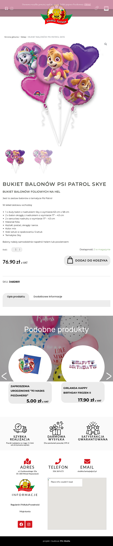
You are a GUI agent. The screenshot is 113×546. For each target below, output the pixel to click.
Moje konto (25, 511)
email (87, 467)
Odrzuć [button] (87, 4)
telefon (58, 467)
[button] (105, 44)
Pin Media (65, 541)
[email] (87, 461)
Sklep (23, 37)
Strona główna (11, 37)
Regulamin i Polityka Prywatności (25, 504)
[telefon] (58, 461)
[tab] (16, 296)
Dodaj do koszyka (91, 260)
